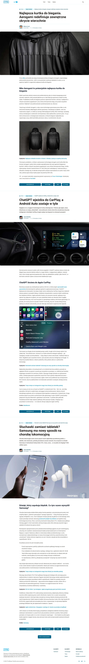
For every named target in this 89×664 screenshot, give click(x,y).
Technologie (67, 651)
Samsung (26, 623)
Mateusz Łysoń (26, 26)
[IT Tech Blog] (6, 2)
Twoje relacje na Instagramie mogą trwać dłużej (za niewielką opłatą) (44, 385)
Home (22, 9)
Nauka (54, 2)
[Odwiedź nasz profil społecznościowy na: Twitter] (82, 661)
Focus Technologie (57, 176)
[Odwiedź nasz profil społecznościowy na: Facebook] (79, 661)
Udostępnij (29, 184)
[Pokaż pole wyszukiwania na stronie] (83, 2)
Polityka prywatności (80, 656)
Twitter (47, 184)
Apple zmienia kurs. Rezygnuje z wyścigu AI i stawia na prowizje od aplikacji (45, 607)
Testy (49, 2)
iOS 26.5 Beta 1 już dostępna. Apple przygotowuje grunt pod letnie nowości (45, 589)
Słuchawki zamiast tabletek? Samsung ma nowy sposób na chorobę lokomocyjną (47, 365)
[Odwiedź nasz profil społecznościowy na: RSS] (84, 661)
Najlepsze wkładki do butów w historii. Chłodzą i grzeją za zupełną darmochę (46, 158)
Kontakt (77, 654)
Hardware (56, 651)
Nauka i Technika (29, 9)
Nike (24, 78)
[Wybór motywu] (15, 2)
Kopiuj (66, 184)
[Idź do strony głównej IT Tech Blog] (18, 651)
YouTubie (32, 178)
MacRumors (26, 405)
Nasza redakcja (79, 651)
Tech (44, 2)
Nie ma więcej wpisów (44, 636)
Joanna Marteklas (27, 216)
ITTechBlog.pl (9, 661)
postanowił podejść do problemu (48, 518)
